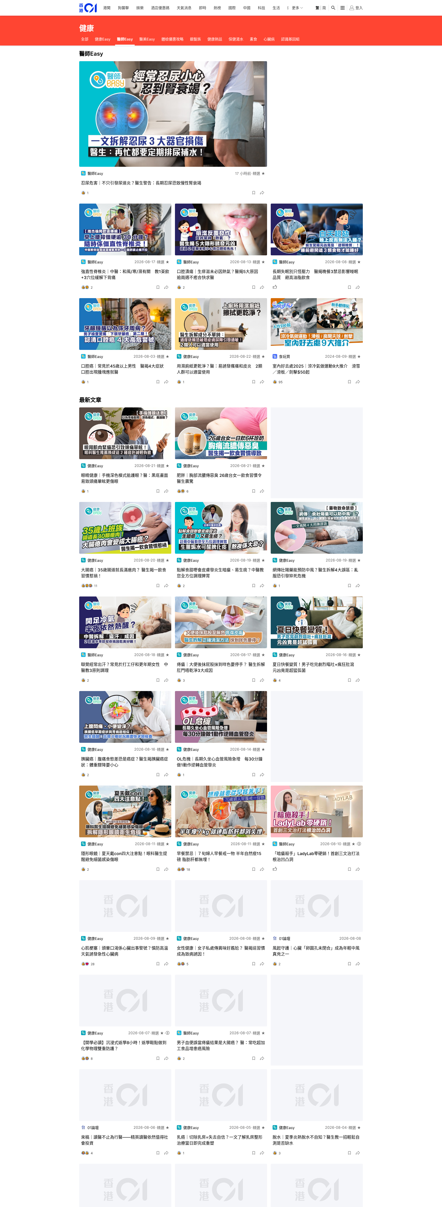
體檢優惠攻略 (172, 39)
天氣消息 (184, 8)
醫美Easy (147, 39)
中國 (246, 8)
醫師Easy (125, 39)
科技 (261, 8)
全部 (84, 39)
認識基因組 (290, 39)
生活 (276, 8)
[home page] (88, 8)
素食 (253, 39)
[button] (253, 193)
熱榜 (217, 8)
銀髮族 (195, 39)
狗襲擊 (123, 8)
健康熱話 (214, 39)
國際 (232, 8)
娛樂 (140, 8)
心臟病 (269, 39)
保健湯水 (236, 39)
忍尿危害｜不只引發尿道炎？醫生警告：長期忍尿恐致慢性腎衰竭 (141, 183)
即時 (202, 8)
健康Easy (102, 39)
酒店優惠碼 (160, 8)
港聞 (106, 8)
